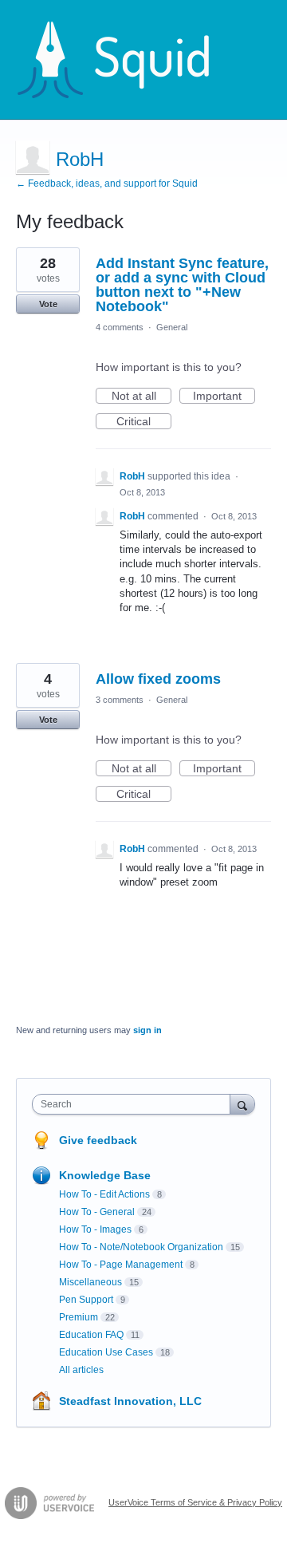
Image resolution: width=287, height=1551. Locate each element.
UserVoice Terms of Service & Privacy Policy (195, 1502)
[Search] (242, 1104)
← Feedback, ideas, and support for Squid (107, 183)
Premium (78, 1317)
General (171, 327)
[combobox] (135, 1104)
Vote (48, 304)
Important (224, 396)
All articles (81, 1369)
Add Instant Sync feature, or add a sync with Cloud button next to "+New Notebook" (182, 284)
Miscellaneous (90, 1282)
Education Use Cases (106, 1352)
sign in (147, 1030)
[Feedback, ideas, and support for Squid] (128, 60)
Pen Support (86, 1299)
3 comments (120, 699)
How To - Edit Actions (104, 1194)
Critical (143, 422)
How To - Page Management (121, 1264)
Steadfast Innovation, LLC (130, 1401)
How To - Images (95, 1229)
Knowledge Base (105, 1175)
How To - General (97, 1212)
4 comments (120, 327)
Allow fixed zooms (158, 679)
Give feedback (98, 1140)
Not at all (141, 396)
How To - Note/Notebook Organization (141, 1247)
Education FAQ (91, 1334)
